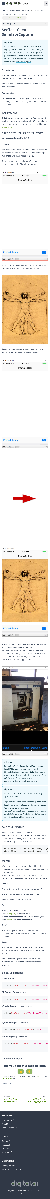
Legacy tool (9, 49)
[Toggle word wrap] (41, 848)
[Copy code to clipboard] (45, 848)
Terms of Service (7, 1078)
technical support (23, 61)
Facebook (6, 1145)
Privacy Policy (40, 1076)
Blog (4, 1124)
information (7, 127)
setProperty (10, 913)
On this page (9, 23)
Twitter (5, 1141)
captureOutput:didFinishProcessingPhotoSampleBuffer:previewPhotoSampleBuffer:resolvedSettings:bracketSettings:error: (25, 804)
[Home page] (4, 10)
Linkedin (5, 1148)
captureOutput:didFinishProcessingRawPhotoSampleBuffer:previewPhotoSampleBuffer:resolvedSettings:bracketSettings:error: (25, 814)
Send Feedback (8, 1127)
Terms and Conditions (11, 1169)
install (9, 919)
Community (7, 1120)
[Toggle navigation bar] (3, 3)
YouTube (5, 1152)
